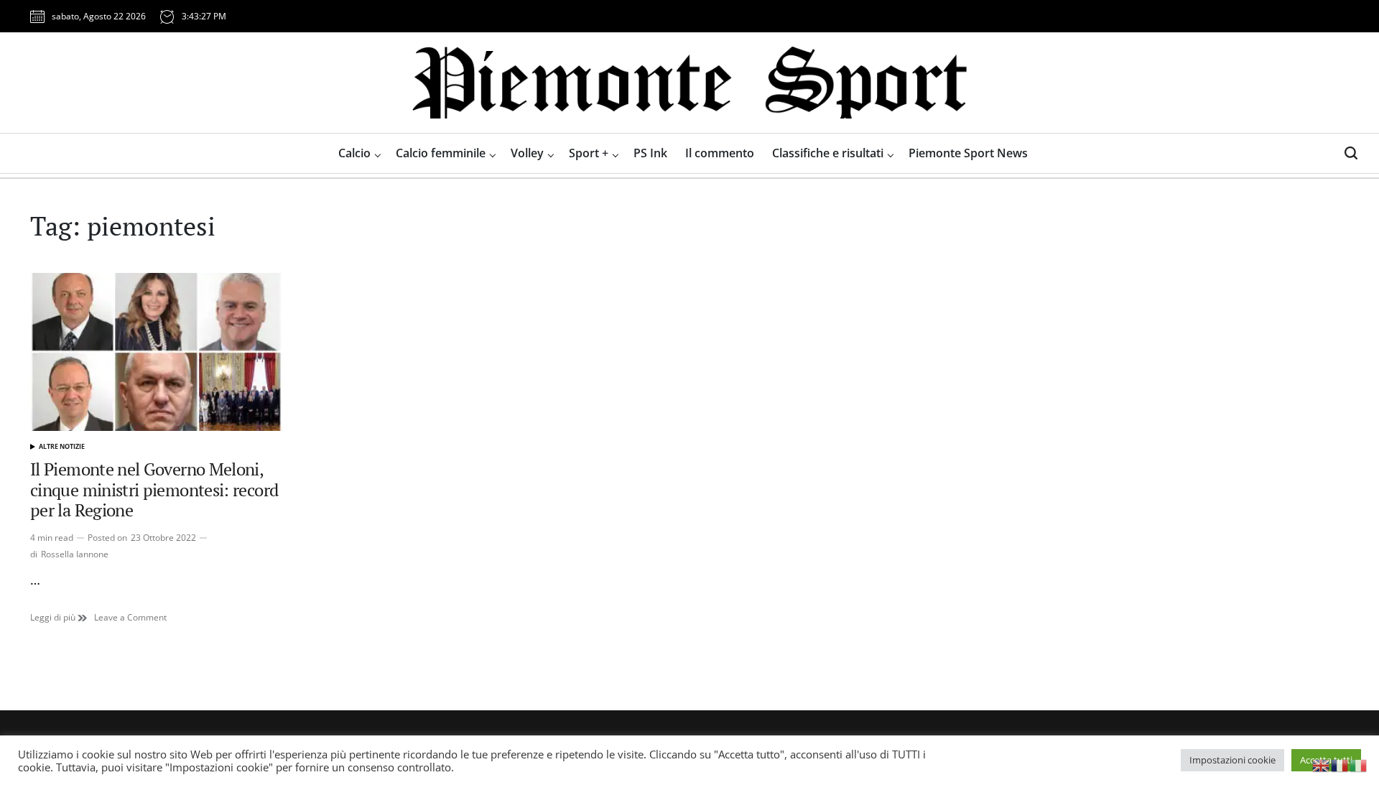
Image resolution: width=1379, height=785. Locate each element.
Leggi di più (58, 617)
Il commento (719, 153)
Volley (527, 153)
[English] (1321, 764)
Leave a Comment (130, 617)
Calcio (354, 153)
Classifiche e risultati (827, 153)
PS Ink (650, 153)
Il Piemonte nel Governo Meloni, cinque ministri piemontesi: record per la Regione (154, 489)
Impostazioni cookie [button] (1232, 759)
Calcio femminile (441, 153)
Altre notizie (62, 446)
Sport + (588, 153)
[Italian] (1359, 764)
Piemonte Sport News (968, 153)
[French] (1340, 764)
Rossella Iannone (74, 554)
